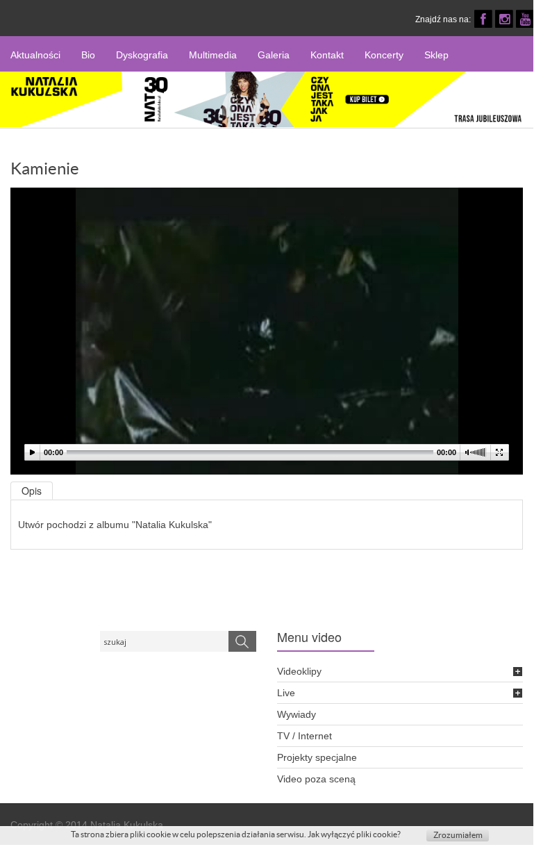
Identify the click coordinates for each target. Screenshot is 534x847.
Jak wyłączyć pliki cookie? (354, 834)
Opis (32, 490)
